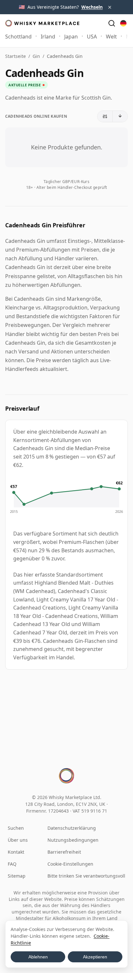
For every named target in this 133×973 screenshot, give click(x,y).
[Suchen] (112, 23)
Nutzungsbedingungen (72, 840)
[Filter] (105, 116)
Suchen (16, 828)
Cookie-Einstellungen (70, 864)
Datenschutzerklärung (71, 828)
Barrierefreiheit (64, 852)
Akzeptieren (95, 956)
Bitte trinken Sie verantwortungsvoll (86, 876)
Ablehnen (38, 956)
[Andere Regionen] (123, 23)
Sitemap (17, 876)
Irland (48, 36)
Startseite (15, 56)
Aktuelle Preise (24, 84)
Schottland (18, 36)
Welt (111, 36)
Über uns (18, 840)
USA (92, 36)
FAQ (12, 864)
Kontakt (16, 852)
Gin (36, 56)
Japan (71, 36)
